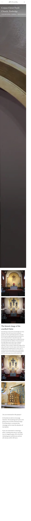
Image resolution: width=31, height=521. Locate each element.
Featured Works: (14, 14)
